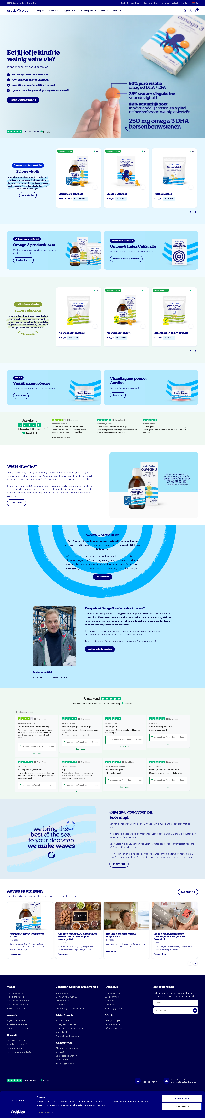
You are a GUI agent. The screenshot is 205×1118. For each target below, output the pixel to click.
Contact (185, 3)
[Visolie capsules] (174, 171)
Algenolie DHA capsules (72, 333)
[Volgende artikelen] (195, 963)
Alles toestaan (182, 1098)
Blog (156, 3)
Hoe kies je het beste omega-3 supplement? (121, 935)
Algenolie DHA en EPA (119, 333)
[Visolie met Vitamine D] (78, 171)
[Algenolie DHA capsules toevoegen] (95, 326)
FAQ (123, 3)
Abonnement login (170, 3)
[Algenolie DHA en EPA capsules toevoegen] (191, 326)
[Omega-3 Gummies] (126, 171)
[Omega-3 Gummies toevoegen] (143, 187)
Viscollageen (87, 10)
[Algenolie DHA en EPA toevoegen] (143, 326)
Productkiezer (134, 3)
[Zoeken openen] (185, 10)
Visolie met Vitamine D (71, 194)
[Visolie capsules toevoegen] (191, 187)
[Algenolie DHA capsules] (78, 310)
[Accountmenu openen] (190, 10)
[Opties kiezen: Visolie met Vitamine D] (95, 187)
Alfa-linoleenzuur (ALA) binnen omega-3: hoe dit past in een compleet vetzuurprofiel (78, 937)
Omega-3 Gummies (117, 194)
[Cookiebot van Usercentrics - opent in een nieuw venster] (18, 1112)
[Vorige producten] (190, 212)
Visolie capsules (163, 194)
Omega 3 (39, 10)
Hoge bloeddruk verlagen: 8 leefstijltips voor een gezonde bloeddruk (169, 937)
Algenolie (68, 10)
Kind (103, 10)
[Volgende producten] (195, 212)
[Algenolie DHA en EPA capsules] (174, 310)
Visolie (52, 10)
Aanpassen (180, 1106)
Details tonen (43, 1112)
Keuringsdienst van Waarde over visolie (27, 935)
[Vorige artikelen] (190, 963)
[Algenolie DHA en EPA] (126, 310)
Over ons (148, 3)
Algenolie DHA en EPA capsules (171, 333)
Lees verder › (15, 954)
